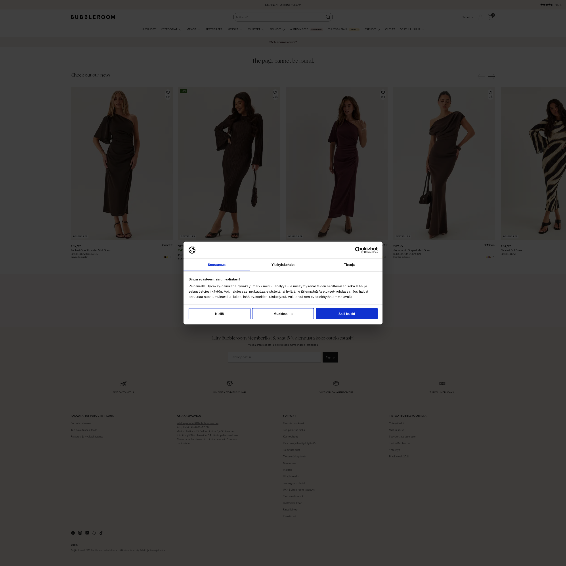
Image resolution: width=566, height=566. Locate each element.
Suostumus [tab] (217, 265)
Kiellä (219, 313)
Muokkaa (280, 313)
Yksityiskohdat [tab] (283, 265)
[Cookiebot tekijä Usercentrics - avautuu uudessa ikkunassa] (358, 250)
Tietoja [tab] (349, 265)
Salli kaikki (346, 313)
